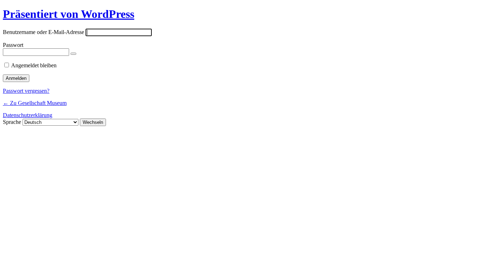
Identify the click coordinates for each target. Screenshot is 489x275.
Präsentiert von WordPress (68, 14)
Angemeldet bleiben (34, 65)
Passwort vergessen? (26, 91)
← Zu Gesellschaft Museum (35, 103)
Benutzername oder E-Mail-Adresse (43, 32)
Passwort (13, 45)
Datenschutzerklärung (27, 115)
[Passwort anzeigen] (73, 54)
